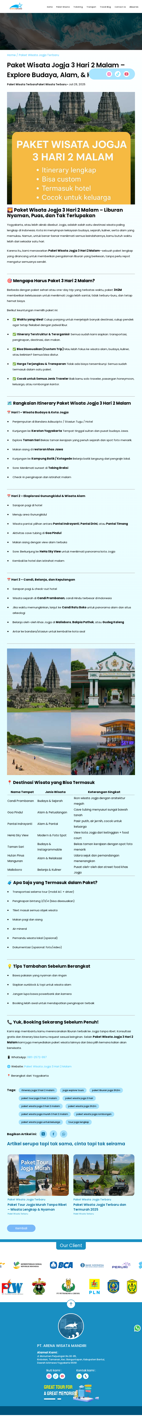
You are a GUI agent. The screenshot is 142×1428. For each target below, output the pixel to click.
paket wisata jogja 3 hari (79, 1098)
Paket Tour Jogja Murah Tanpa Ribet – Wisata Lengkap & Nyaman (37, 1207)
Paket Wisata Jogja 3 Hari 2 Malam (48, 1066)
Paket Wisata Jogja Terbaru (39, 55)
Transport (91, 7)
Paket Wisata (63, 7)
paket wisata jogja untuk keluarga (40, 1122)
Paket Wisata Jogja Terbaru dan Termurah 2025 (99, 1207)
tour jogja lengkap (78, 1122)
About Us (133, 7)
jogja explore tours (73, 1090)
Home (50, 7)
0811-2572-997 (37, 1057)
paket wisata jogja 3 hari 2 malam (40, 1106)
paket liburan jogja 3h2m (106, 1090)
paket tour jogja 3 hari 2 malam (39, 1098)
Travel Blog (105, 7)
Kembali (21, 1228)
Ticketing (78, 7)
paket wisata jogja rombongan (93, 1114)
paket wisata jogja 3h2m (82, 1106)
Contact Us (120, 7)
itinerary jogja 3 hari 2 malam (37, 1090)
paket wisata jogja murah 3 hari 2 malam (44, 1114)
